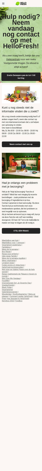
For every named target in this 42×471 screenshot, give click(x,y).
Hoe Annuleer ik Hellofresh (18, 298)
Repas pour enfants (10, 254)
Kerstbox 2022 (8, 301)
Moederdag (6, 294)
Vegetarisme (7, 290)
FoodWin (5, 281)
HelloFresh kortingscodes (12, 267)
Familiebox (6, 247)
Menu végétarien (9, 260)
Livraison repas (8, 263)
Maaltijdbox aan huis (10, 240)
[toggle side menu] (3, 3)
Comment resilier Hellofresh (21, 296)
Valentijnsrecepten (9, 292)
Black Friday (7, 287)
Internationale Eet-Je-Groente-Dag (16, 283)
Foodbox (18, 301)
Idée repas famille (9, 256)
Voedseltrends (8, 285)
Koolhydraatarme (20, 294)
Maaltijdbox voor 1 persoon (13, 243)
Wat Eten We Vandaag (11, 278)
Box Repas (6, 252)
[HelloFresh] (21, 3)
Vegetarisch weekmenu (11, 245)
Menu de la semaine (10, 249)
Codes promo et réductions (13, 265)
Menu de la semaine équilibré (13, 258)
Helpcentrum (13, 59)
